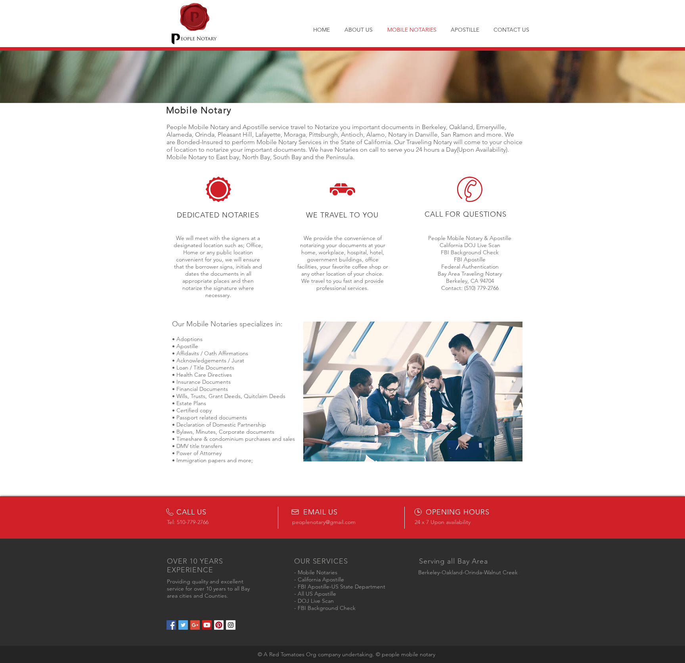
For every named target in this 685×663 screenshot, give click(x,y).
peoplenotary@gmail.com (324, 522)
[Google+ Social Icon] (195, 625)
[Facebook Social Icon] (171, 625)
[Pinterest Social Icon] (219, 625)
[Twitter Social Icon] (183, 625)
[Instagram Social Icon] (230, 625)
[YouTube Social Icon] (207, 625)
